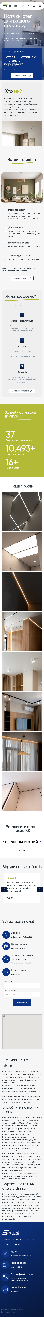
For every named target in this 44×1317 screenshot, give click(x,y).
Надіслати (22, 1002)
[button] (40, 6)
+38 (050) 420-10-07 (19, 960)
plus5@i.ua (15, 974)
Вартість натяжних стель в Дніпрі (18, 1186)
